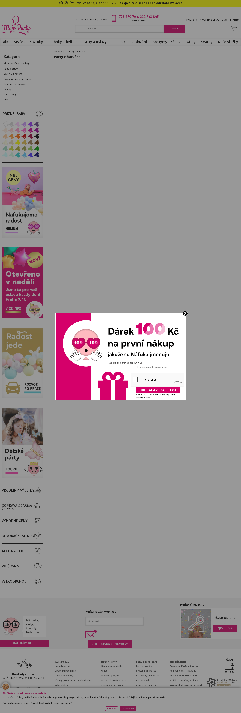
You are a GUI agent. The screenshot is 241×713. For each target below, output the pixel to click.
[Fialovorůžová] (37, 124)
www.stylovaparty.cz (222, 705)
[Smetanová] (5, 142)
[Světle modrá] (24, 155)
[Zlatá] (24, 142)
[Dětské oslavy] (23, 477)
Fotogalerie (142, 695)
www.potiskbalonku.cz (189, 705)
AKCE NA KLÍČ (13, 551)
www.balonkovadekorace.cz (151, 705)
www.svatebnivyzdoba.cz (80, 705)
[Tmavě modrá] (37, 155)
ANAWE (153, 711)
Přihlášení (191, 20)
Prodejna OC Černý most (184, 695)
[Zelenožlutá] (11, 148)
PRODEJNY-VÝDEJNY (18, 490)
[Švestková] (30, 124)
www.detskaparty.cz (114, 705)
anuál (153, 685)
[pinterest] (28, 688)
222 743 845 (149, 16)
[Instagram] (39, 688)
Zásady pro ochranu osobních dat (73, 680)
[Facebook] (7, 688)
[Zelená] (37, 148)
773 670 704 (128, 16)
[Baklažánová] (37, 130)
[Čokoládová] (37, 142)
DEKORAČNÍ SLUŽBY (18, 536)
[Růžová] (17, 130)
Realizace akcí (108, 690)
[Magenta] (30, 130)
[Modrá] (30, 155)
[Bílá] (5, 124)
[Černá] (37, 136)
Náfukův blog (24, 643)
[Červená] (24, 136)
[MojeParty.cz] (23, 663)
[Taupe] (11, 142)
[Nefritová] (5, 148)
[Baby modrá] (5, 155)
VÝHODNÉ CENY (15, 521)
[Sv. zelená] (30, 148)
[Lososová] (5, 130)
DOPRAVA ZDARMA (17, 506)
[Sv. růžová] (11, 130)
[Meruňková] (11, 136)
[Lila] (17, 124)
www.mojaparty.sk (46, 705)
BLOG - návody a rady (147, 690)
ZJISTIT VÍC (225, 628)
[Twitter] (17, 688)
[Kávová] (30, 142)
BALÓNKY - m (143, 685)
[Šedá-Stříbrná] (11, 124)
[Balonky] (23, 236)
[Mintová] (11, 155)
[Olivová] (17, 148)
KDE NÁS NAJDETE (180, 662)
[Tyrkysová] (17, 155)
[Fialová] (24, 124)
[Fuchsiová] (24, 130)
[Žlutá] (17, 142)
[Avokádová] (24, 148)
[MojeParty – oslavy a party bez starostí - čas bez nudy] (16, 25)
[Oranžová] (17, 136)
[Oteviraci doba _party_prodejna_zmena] (23, 317)
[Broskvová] (5, 136)
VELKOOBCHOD (14, 581)
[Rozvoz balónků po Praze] (23, 397)
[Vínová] (30, 136)
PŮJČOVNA (10, 566)
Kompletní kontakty (111, 666)
